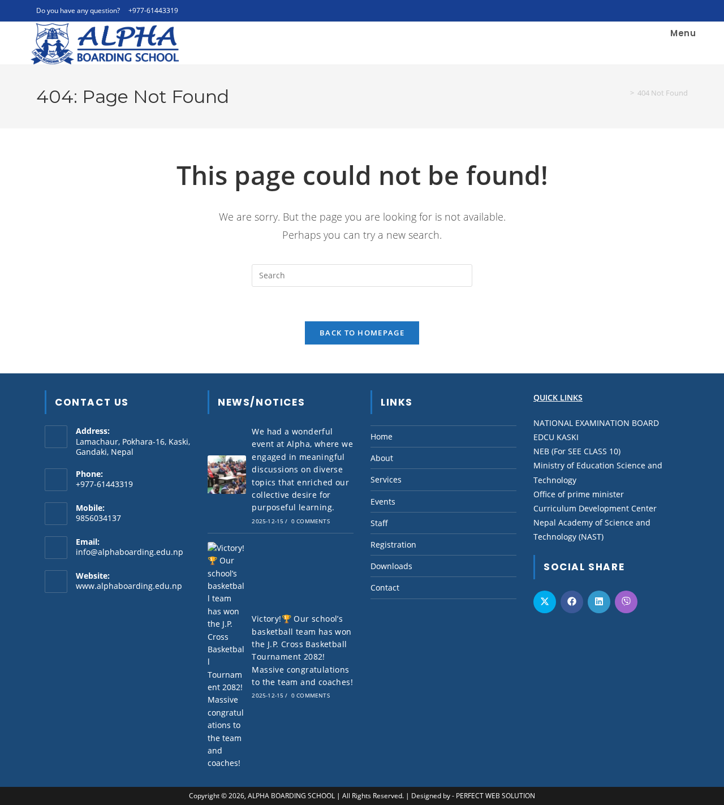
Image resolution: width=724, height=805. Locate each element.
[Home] (624, 93)
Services (386, 479)
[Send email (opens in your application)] (683, 10)
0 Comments (310, 521)
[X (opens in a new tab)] (632, 10)
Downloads (391, 566)
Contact (384, 587)
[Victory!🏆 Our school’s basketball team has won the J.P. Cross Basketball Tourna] (227, 656)
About (381, 458)
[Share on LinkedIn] (599, 602)
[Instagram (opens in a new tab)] (658, 10)
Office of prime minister (578, 494)
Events (382, 501)
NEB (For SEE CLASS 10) (576, 451)
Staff (379, 523)
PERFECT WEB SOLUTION (495, 795)
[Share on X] (544, 602)
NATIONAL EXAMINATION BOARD (596, 422)
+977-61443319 (153, 10)
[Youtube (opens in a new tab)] (671, 10)
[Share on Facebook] (572, 602)
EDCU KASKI (556, 437)
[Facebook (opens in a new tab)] (645, 10)
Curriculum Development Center (595, 508)
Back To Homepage (362, 333)
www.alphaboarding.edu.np (129, 585)
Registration (393, 544)
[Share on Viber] (626, 602)
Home (381, 436)
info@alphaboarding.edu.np (129, 551)
